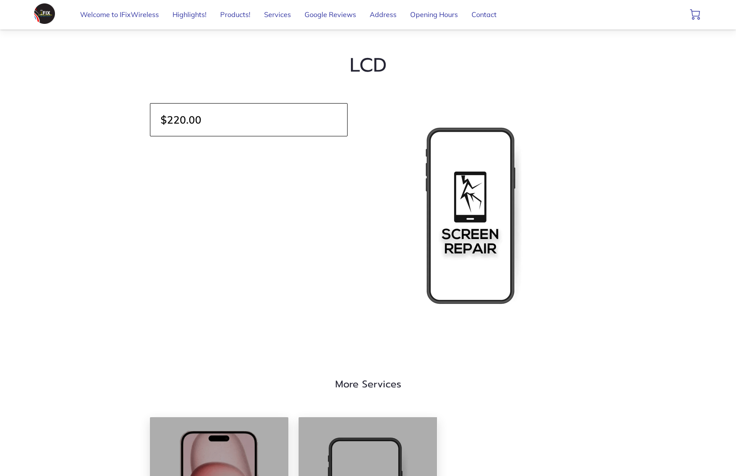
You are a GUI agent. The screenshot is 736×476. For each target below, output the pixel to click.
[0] (695, 14)
